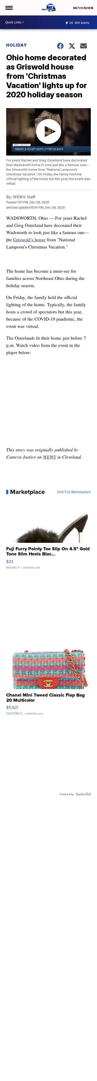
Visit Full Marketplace (74, 492)
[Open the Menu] (8, 7)
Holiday (16, 45)
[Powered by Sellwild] (83, 794)
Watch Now (82, 8)
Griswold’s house (29, 239)
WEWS (49, 457)
